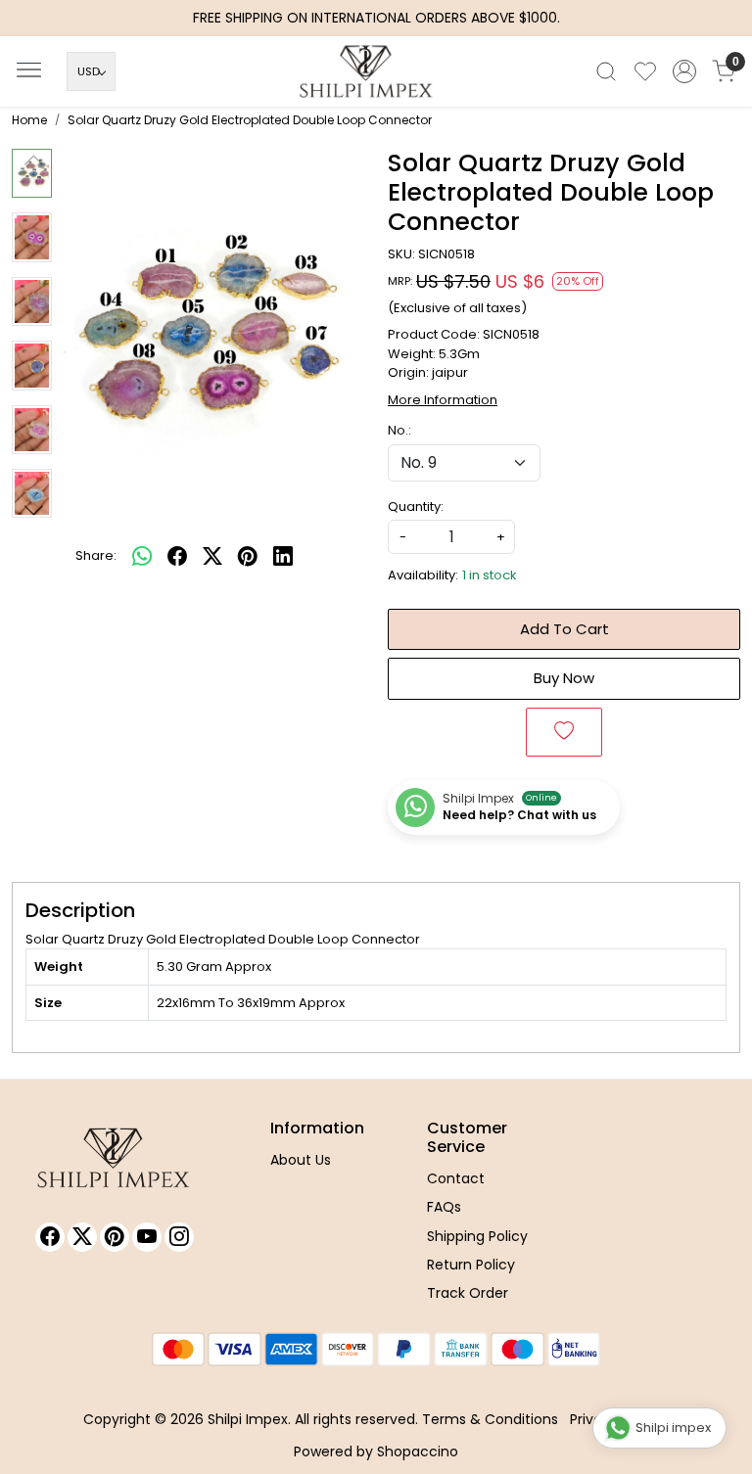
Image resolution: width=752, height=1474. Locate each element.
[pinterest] (247, 555)
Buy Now (564, 678)
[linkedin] (283, 555)
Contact (456, 1178)
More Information (442, 400)
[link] (606, 71)
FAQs (444, 1207)
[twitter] (212, 555)
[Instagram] (179, 1237)
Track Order (467, 1293)
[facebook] (177, 555)
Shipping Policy (477, 1236)
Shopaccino (417, 1451)
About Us (300, 1160)
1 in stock (489, 575)
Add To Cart (564, 629)
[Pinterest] (114, 1237)
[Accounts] (684, 71)
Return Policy (471, 1264)
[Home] (376, 76)
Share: (96, 555)
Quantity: (416, 506)
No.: (399, 430)
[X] (82, 1237)
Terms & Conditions (490, 1419)
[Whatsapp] (142, 555)
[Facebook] (50, 1237)
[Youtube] (147, 1237)
